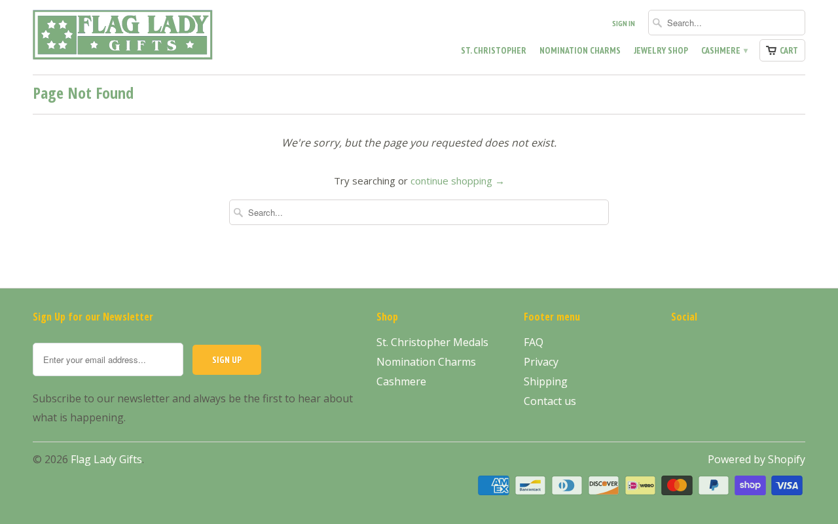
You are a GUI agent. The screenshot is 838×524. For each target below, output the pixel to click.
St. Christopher (493, 50)
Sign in (623, 23)
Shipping (546, 381)
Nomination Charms (580, 50)
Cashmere (723, 50)
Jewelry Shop (661, 50)
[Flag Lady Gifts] (124, 37)
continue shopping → (457, 180)
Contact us (550, 401)
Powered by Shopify (756, 459)
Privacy (541, 362)
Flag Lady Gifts (106, 459)
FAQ (533, 342)
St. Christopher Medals (432, 342)
